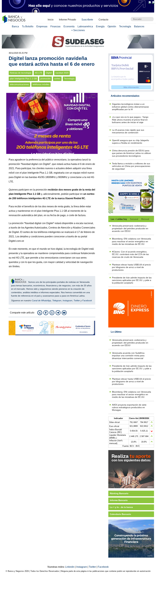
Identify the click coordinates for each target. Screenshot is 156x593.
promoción (45, 78)
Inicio (50, 19)
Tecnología (125, 26)
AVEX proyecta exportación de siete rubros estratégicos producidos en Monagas (129, 407)
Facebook (87, 300)
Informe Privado (67, 19)
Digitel (49, 73)
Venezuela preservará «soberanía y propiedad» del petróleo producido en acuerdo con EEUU (130, 228)
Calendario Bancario (120, 514)
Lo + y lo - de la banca (121, 507)
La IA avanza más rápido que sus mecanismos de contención (128, 131)
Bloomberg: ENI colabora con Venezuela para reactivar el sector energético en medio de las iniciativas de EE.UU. (131, 241)
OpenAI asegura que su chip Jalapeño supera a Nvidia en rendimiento (130, 141)
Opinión (112, 26)
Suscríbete (87, 19)
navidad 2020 (62, 73)
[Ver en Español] (153, 2)
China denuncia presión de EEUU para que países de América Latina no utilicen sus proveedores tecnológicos (131, 153)
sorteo (57, 78)
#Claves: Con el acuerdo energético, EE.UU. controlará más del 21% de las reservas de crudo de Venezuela (130, 254)
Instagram (67, 300)
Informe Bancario (119, 500)
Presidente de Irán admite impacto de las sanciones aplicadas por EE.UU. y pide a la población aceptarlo (132, 280)
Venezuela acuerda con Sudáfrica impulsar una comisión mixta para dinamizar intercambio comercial (128, 355)
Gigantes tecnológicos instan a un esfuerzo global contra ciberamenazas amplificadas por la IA (130, 107)
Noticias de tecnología (20, 73)
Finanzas (55, 26)
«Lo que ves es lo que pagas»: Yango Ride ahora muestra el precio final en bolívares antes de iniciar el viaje (130, 120)
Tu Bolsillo (27, 26)
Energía (100, 26)
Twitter (77, 300)
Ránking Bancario (119, 493)
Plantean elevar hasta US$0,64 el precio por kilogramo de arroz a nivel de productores (131, 267)
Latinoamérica (85, 26)
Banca (15, 26)
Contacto (103, 19)
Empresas (41, 26)
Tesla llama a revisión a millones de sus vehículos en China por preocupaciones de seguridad (131, 166)
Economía (69, 26)
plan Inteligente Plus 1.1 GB (23, 78)
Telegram (56, 300)
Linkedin (70, 567)
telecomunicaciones (19, 84)
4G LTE (38, 73)
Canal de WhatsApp (41, 300)
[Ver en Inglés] (150, 2)
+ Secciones (78, 30)
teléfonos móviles (41, 84)
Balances (139, 26)
